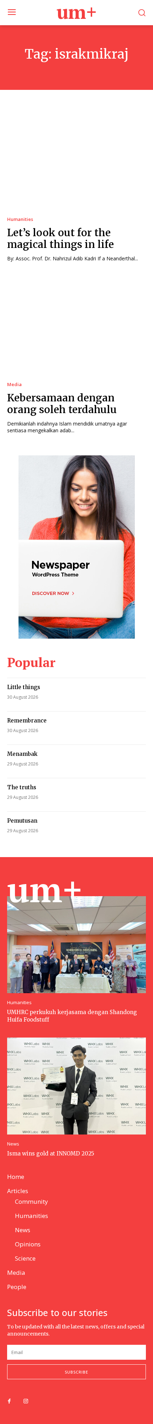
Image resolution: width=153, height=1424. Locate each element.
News (13, 1144)
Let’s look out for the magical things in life (60, 238)
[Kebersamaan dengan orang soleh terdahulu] (76, 324)
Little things (23, 687)
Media (14, 384)
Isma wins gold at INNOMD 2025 (50, 1153)
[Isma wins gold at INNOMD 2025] (76, 1086)
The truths (21, 787)
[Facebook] (9, 1401)
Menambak (22, 754)
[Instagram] (25, 1401)
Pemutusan (22, 820)
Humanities (20, 219)
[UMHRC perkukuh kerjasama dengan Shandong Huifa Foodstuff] (76, 944)
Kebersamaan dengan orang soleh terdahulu (62, 403)
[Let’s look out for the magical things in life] (76, 159)
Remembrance (27, 720)
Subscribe (76, 1372)
